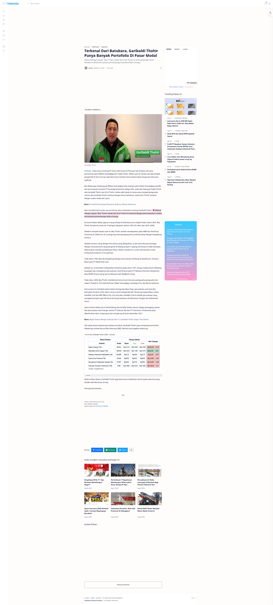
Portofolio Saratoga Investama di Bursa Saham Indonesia (112, 204)
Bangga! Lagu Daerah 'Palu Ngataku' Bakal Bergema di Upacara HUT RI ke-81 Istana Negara (181, 240)
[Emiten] (178, 131)
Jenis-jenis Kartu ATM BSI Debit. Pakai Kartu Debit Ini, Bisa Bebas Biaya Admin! (180, 123)
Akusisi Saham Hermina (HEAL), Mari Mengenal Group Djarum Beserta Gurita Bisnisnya (180, 266)
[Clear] (60, 3)
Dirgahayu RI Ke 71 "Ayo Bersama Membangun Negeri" (94, 482)
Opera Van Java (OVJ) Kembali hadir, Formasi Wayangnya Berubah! (96, 510)
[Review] (185, 118)
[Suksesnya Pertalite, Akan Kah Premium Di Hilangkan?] (123, 498)
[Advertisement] (140, 27)
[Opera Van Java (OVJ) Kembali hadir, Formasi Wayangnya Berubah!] (96, 498)
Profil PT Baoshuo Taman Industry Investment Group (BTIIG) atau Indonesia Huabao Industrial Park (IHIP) (181, 146)
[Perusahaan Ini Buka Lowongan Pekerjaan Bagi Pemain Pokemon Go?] (149, 470)
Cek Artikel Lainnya (181, 279)
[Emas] (177, 154)
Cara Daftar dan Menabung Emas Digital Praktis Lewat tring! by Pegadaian (180, 159)
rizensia (98, 598)
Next (194, 279)
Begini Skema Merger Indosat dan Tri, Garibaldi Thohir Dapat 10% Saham (119, 319)
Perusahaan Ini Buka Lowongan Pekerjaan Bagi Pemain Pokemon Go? (147, 482)
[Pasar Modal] (185, 166)
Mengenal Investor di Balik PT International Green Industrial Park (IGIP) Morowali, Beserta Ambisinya (180, 257)
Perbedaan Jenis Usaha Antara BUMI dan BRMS (181, 170)
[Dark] (265, 3)
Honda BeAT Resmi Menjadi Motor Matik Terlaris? (148, 509)
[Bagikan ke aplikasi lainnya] (131, 450)
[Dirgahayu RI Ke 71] (96, 470)
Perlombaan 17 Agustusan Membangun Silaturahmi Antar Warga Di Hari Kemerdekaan (121, 482)
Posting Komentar (123, 585)
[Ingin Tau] (185, 131)
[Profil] (177, 141)
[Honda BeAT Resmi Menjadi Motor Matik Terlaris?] (149, 498)
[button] (269, 3)
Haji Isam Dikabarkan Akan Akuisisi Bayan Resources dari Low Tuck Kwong (181, 182)
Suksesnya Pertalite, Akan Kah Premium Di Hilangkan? (123, 509)
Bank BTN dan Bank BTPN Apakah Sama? (180, 135)
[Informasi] (178, 118)
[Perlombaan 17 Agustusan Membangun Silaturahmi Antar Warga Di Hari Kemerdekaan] (123, 470)
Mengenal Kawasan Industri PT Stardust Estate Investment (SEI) (178, 273)
